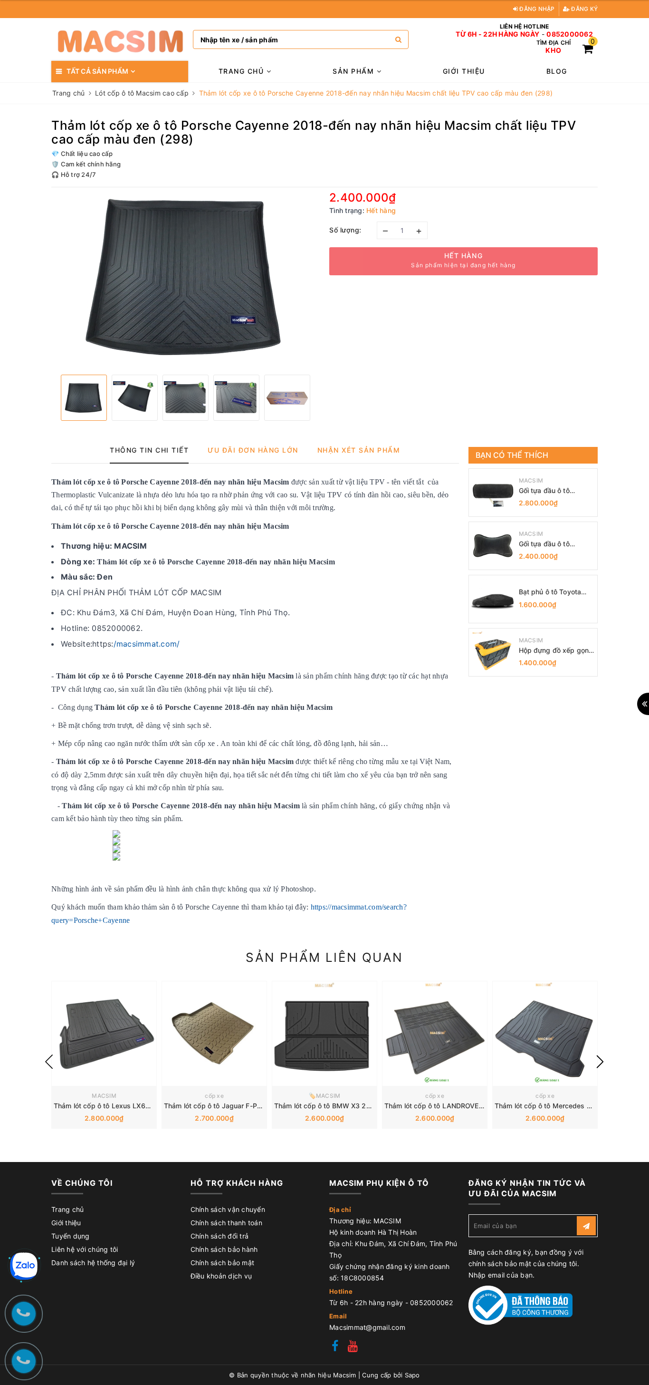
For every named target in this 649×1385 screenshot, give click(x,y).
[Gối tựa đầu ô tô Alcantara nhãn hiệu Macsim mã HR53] (492, 492)
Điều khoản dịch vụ (221, 1276)
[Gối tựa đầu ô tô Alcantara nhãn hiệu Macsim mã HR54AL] (492, 545)
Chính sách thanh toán (226, 1223)
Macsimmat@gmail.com (367, 1327)
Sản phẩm (355, 71)
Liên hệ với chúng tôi (84, 1249)
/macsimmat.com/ (147, 644)
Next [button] (600, 1062)
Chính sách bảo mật (223, 1263)
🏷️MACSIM (325, 1095)
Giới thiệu (464, 71)
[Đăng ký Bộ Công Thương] (520, 1304)
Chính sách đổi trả (220, 1236)
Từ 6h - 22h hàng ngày (497, 34)
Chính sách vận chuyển (228, 1209)
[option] (185, 277)
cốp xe (214, 1095)
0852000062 (569, 34)
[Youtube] (352, 1347)
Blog (556, 71)
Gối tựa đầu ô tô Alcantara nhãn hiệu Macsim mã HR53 (550, 490)
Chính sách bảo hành (224, 1249)
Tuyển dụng (70, 1236)
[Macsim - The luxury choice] (119, 39)
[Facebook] (335, 1347)
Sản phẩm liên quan (324, 957)
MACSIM (531, 480)
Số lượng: (345, 230)
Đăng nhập (536, 8)
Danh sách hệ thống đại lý (93, 1263)
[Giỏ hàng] (587, 50)
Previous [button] (49, 1062)
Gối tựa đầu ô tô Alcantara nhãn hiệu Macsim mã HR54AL (551, 544)
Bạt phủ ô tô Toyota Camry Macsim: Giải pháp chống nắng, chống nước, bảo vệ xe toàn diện (555, 592)
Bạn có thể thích (512, 455)
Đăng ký (584, 8)
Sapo (412, 1375)
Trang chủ (243, 71)
